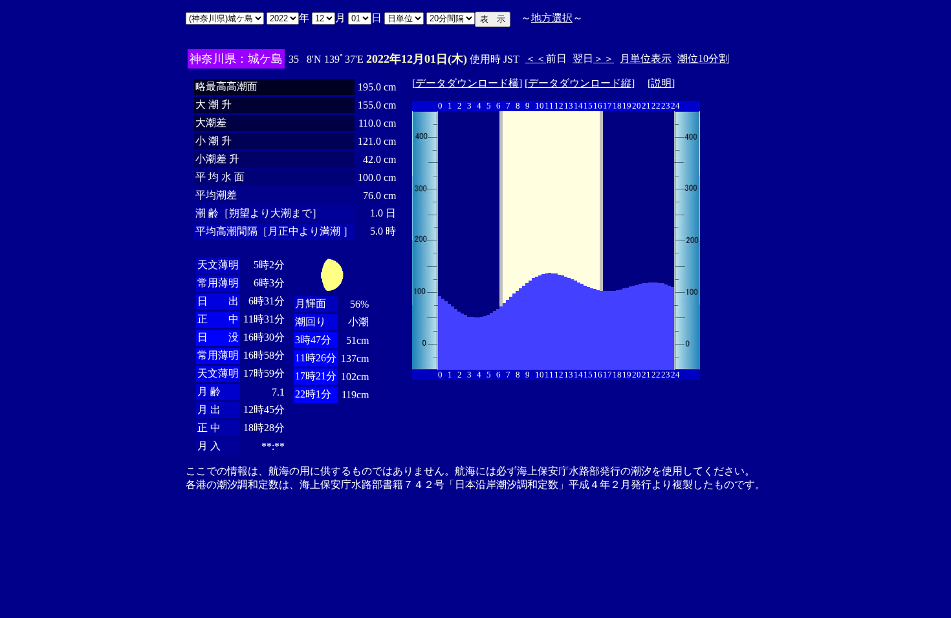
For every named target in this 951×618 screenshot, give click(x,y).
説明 (661, 83)
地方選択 (552, 17)
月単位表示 (646, 58)
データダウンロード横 (467, 83)
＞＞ (603, 58)
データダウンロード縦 (579, 83)
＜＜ (535, 58)
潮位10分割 (703, 58)
